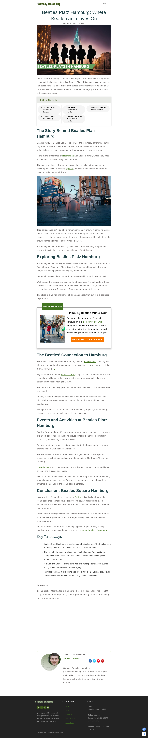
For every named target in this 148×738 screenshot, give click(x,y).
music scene (90, 361)
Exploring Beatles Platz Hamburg (49, 117)
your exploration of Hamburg (93, 530)
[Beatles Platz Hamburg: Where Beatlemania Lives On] (74, 50)
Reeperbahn (68, 156)
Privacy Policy (70, 723)
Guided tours (43, 467)
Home (67, 706)
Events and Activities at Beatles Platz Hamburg (74, 119)
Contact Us (69, 714)
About (67, 710)
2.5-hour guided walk (92, 322)
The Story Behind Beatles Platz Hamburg (49, 110)
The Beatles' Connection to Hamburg (72, 110)
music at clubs (68, 374)
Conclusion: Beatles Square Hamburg (98, 108)
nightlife (69, 169)
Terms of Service (71, 719)
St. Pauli (79, 497)
